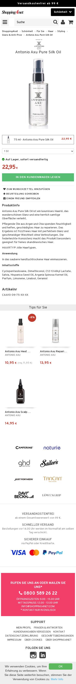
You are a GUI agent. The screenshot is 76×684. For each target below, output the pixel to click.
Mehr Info (57, 679)
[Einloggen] (63, 22)
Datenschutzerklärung (21, 636)
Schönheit (27, 31)
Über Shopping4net (59, 640)
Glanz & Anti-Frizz (12, 35)
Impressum (14, 640)
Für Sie (40, 31)
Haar (51, 31)
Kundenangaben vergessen (32, 632)
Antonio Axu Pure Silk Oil (39, 35)
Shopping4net (10, 31)
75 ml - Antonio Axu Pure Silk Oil (42, 139)
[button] (71, 22)
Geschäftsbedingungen (57, 636)
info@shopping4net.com (38, 606)
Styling (61, 31)
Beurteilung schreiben (22, 194)
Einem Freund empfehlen (23, 198)
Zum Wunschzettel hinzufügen (28, 189)
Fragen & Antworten (48, 627)
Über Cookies (33, 640)
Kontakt (59, 632)
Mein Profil (23, 627)
